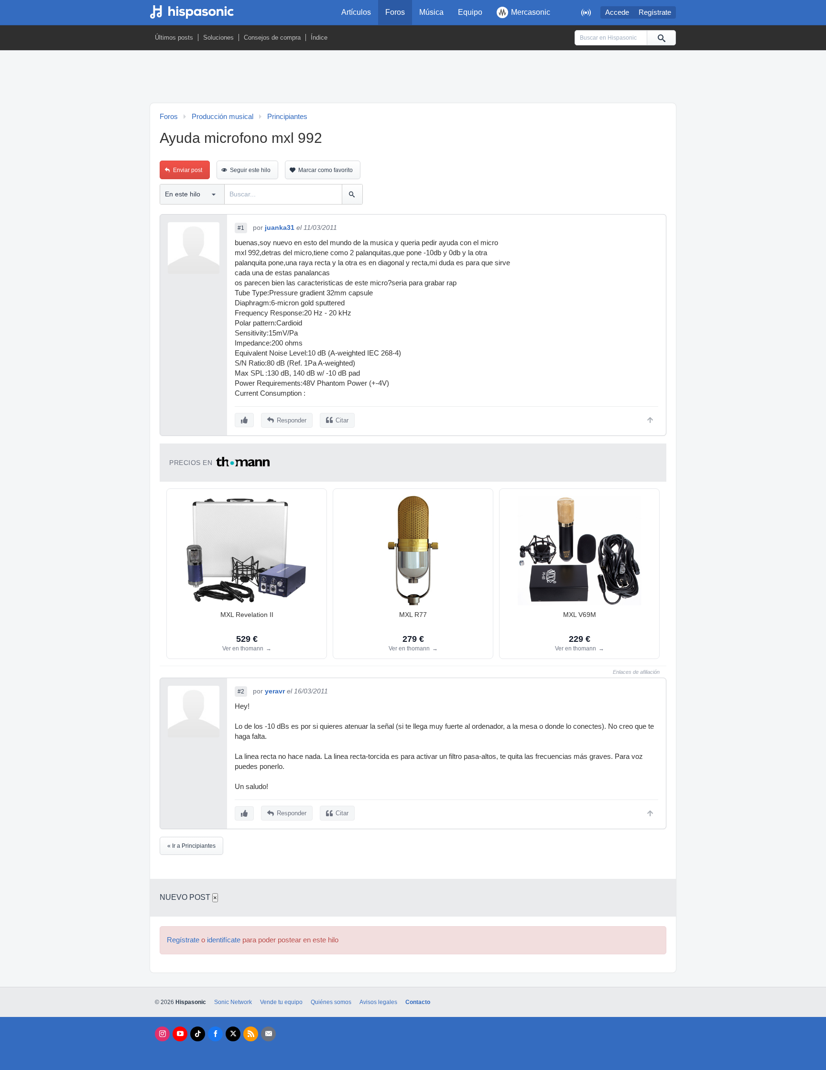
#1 (241, 228)
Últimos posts (174, 37)
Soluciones (218, 37)
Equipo (470, 12)
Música (431, 12)
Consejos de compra (272, 37)
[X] (233, 1034)
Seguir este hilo (250, 170)
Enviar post (187, 170)
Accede (617, 12)
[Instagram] (162, 1034)
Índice (319, 37)
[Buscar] (661, 38)
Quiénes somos (331, 1002)
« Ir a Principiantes (191, 846)
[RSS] (250, 1034)
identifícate (223, 940)
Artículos (356, 12)
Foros (395, 12)
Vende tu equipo (281, 1002)
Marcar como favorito (325, 170)
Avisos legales (378, 1002)
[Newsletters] (268, 1034)
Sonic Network (233, 1002)
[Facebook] (215, 1034)
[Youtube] (180, 1034)
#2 (241, 691)
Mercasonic (530, 12)
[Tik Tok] (197, 1034)
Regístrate (655, 12)
